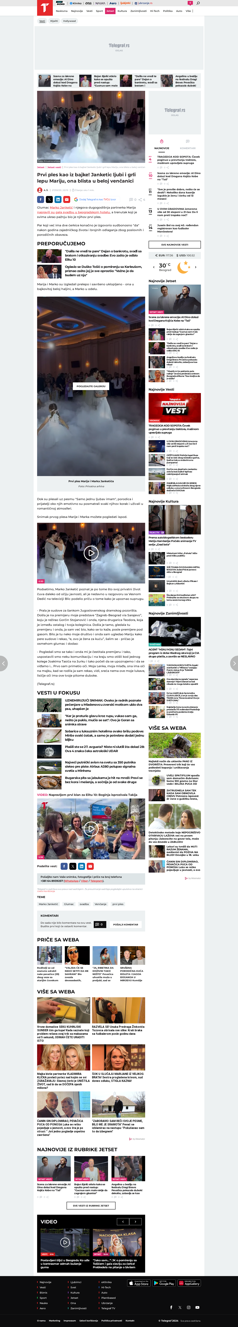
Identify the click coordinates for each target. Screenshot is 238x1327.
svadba (84, 904)
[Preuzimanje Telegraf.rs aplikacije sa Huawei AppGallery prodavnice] (189, 1283)
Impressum (70, 1320)
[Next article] (234, 663)
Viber (84, 881)
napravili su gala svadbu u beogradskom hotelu (73, 212)
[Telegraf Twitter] (179, 1307)
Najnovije (162, 281)
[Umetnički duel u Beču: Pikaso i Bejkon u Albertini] (157, 586)
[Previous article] (4, 663)
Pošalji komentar (125, 924)
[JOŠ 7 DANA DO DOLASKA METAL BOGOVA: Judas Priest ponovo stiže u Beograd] (157, 572)
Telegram (96, 881)
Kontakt (130, 1320)
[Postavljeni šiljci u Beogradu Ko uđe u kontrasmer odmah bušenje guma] (65, 1242)
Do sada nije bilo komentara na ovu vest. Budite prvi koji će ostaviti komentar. (66, 924)
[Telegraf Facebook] (171, 1307)
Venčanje (100, 904)
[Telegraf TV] (197, 1307)
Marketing (54, 1320)
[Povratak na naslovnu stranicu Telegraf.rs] (45, 8)
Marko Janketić (61, 207)
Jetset (40, 167)
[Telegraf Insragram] (188, 1307)
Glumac (69, 904)
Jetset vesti (54, 167)
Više (188, 11)
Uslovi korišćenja (46, 891)
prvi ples (118, 904)
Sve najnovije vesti (174, 244)
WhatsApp (71, 881)
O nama (41, 1320)
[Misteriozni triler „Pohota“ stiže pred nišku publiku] (157, 558)
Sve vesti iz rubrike (91, 1205)
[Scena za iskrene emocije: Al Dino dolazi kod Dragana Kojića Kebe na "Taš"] (45, 81)
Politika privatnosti (111, 1320)
